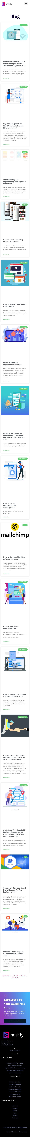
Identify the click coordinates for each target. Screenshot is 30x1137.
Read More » (6, 78)
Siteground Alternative (15, 1092)
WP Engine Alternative (15, 1096)
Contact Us (15, 1118)
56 (22, 976)
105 (13, 978)
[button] (26, 3)
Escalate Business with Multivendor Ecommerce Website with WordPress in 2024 (14, 436)
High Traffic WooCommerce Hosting (15, 1068)
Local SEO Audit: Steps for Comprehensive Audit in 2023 (13, 954)
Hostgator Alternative (15, 1087)
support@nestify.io (15, 1050)
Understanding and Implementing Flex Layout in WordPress (14, 182)
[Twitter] (17, 1054)
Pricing (15, 1110)
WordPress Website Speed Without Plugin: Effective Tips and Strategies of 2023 (14, 64)
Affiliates (15, 1115)
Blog (15, 1113)
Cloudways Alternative (15, 1089)
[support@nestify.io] (14, 1048)
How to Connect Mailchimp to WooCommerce (14, 558)
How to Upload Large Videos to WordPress (14, 305)
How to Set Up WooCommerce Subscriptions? (9, 505)
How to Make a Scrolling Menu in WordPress (13, 241)
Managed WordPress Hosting (15, 1063)
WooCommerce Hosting (15, 1065)
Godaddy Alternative (15, 1084)
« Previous (5, 976)
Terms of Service (11, 1132)
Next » (17, 978)
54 (17, 976)
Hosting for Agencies (15, 1073)
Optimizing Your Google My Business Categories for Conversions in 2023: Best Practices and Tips (14, 833)
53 (14, 976)
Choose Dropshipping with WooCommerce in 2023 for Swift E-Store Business (14, 757)
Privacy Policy (23, 1132)
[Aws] (12, 1054)
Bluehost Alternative (15, 1082)
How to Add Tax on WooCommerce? (10, 628)
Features (15, 1108)
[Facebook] (15, 1054)
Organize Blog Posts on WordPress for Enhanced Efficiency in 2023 (13, 126)
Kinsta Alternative (15, 1094)
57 (24, 976)
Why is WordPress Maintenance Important (12, 363)
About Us (15, 1106)
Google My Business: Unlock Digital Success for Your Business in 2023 (14, 890)
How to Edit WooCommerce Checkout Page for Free (14, 695)
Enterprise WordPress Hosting (15, 1070)
